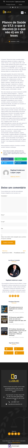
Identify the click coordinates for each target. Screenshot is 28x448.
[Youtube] (12, 7)
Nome (3, 214)
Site (2, 228)
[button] (22, 12)
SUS (24, 153)
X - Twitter (19, 348)
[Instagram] (15, 7)
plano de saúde (7, 153)
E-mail (3, 221)
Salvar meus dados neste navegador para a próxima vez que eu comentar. (13, 237)
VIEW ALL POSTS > (15, 176)
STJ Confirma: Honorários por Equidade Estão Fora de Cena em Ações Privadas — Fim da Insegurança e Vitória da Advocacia (17, 332)
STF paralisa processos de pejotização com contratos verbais (16, 309)
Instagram (19, 352)
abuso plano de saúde (8, 150)
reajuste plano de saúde (17, 153)
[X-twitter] (10, 7)
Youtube (9, 348)
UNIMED (5, 154)
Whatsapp (9, 352)
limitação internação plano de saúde (15, 152)
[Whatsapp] (17, 7)
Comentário (4, 195)
